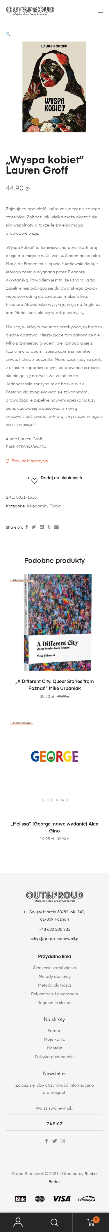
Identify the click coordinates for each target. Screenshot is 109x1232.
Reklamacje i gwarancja (54, 994)
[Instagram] (62, 1141)
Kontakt (54, 1048)
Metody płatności (54, 985)
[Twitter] (54, 1141)
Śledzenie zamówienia (54, 968)
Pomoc (54, 1031)
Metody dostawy (55, 977)
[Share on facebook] (26, 527)
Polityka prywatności (54, 1057)
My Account (18, 1222)
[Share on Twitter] (34, 527)
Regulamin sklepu (54, 1003)
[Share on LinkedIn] (42, 527)
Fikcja (55, 506)
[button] (8, 34)
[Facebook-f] (46, 1141)
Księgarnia (37, 506)
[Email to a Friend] (56, 527)
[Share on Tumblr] (49, 527)
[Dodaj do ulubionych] (96, 581)
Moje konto (54, 1039)
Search (54, 1222)
